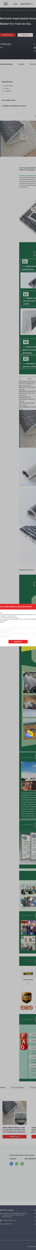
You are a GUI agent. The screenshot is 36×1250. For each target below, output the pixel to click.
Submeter (18, 642)
